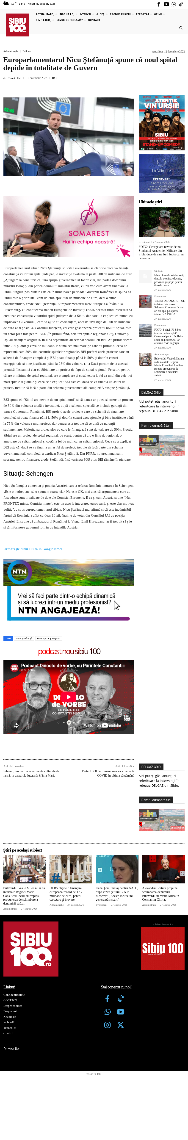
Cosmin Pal (14, 78)
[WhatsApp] (98, 84)
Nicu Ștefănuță (24, 638)
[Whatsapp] (173, 4)
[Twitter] (120, 1025)
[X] (77, 84)
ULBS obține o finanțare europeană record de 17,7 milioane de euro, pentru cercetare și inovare (66, 893)
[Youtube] (166, 4)
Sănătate (158, 271)
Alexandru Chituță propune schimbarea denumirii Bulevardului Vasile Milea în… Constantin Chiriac (162, 893)
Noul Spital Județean (48, 638)
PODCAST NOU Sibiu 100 (69, 651)
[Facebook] (159, 4)
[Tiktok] (181, 4)
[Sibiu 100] (17, 25)
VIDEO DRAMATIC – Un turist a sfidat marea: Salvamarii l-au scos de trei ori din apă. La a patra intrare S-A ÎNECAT (169, 307)
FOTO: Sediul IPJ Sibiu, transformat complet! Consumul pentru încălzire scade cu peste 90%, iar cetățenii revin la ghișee (168, 336)
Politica (26, 51)
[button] (181, 28)
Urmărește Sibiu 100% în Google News (32, 549)
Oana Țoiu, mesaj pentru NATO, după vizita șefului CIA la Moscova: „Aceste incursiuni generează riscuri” (117, 893)
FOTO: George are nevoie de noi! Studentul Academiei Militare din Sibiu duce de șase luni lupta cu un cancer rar (161, 252)
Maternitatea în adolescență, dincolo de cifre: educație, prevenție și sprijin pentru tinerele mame (169, 280)
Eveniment (144, 242)
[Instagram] (107, 1025)
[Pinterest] (88, 84)
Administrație (10, 51)
